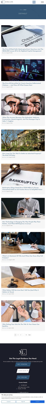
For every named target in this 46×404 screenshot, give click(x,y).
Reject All (23, 401)
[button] (23, 364)
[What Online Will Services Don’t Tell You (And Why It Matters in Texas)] (23, 281)
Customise (8, 401)
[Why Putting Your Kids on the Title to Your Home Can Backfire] (23, 315)
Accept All (37, 401)
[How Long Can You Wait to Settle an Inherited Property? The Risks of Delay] (23, 145)
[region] (23, 398)
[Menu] (42, 2)
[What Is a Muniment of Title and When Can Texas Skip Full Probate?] (23, 247)
